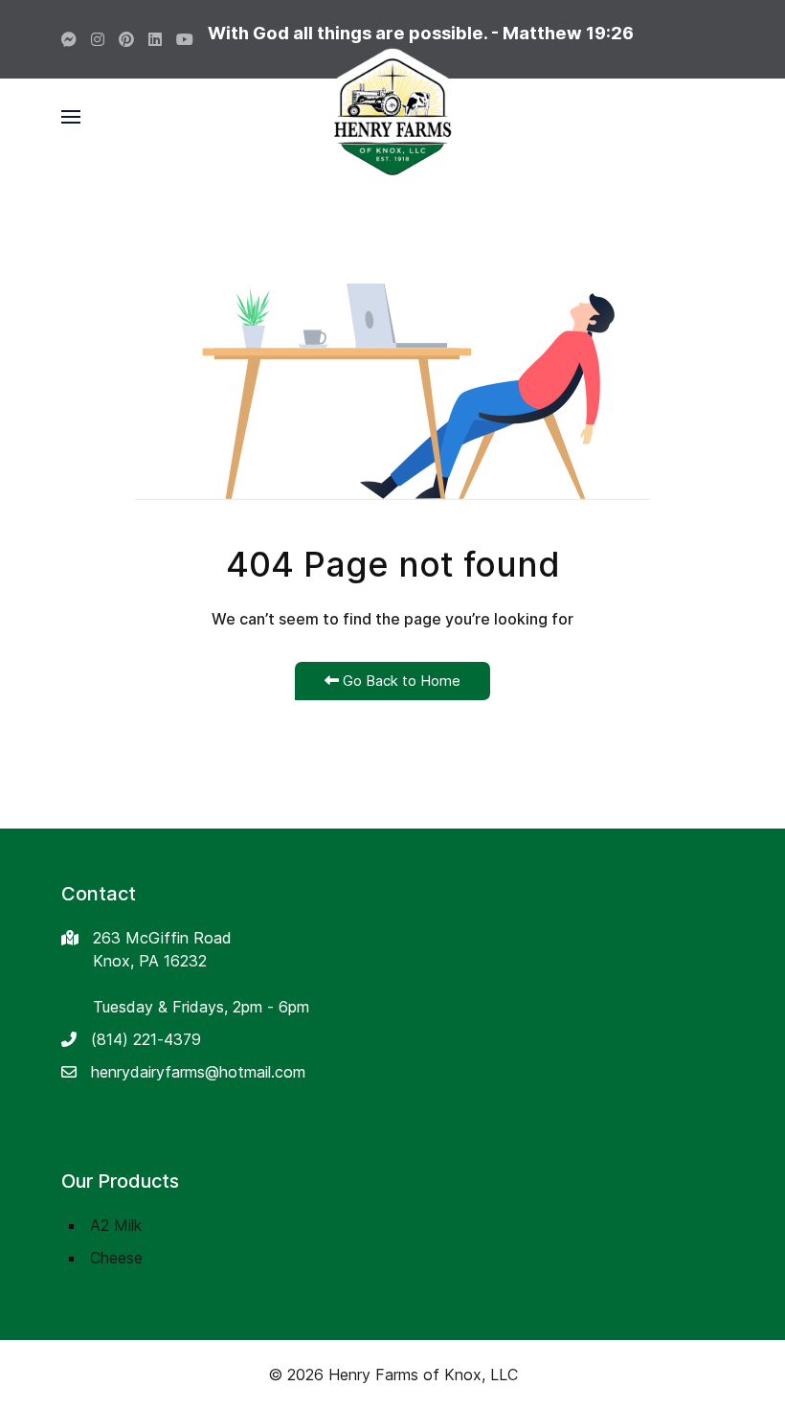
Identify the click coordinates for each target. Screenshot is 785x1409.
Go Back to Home (399, 680)
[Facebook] (69, 39)
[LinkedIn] (155, 39)
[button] (70, 117)
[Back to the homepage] (392, 117)
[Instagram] (97, 39)
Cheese (116, 1257)
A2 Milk (116, 1225)
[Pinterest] (126, 39)
